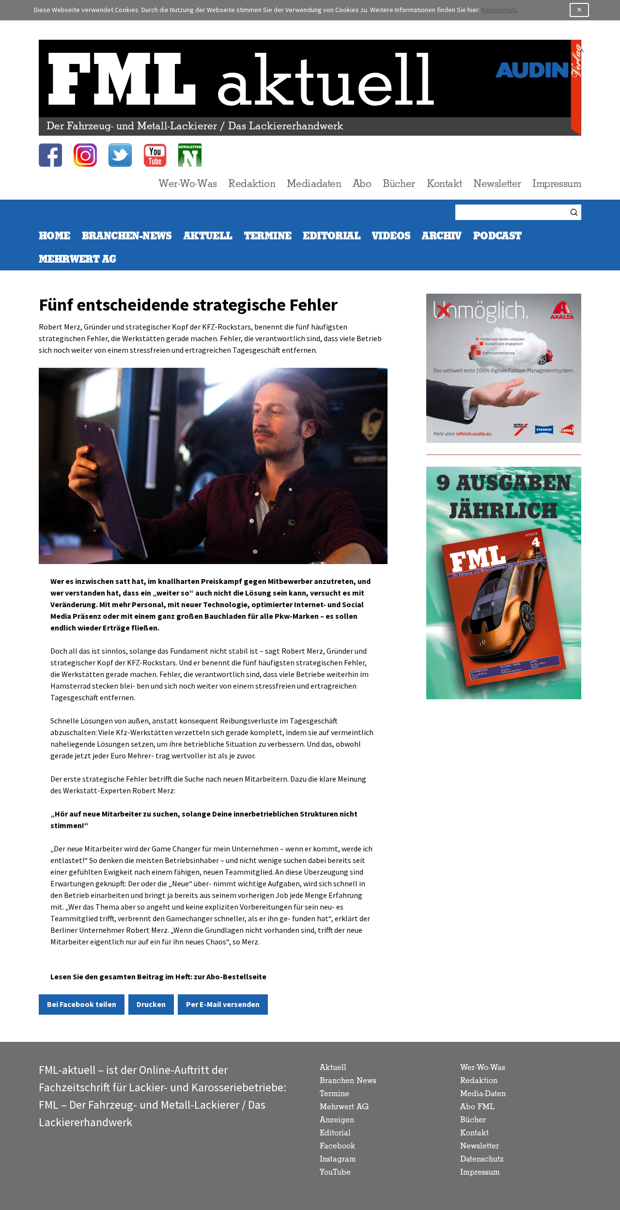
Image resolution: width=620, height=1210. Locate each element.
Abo (362, 184)
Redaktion (251, 184)
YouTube (335, 1172)
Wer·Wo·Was (187, 184)
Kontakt (444, 184)
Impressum (556, 184)
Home (54, 236)
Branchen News (348, 1081)
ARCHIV (441, 236)
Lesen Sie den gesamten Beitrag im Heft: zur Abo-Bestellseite (158, 977)
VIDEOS (391, 236)
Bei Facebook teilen (81, 1004)
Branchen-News (127, 236)
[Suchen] (575, 212)
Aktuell (208, 236)
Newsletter (497, 184)
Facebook (338, 1146)
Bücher (399, 184)
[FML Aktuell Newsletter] (190, 155)
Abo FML (477, 1107)
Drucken (151, 1004)
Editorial (331, 236)
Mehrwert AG (344, 1107)
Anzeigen (337, 1120)
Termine (268, 236)
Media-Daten (483, 1094)
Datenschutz (499, 10)
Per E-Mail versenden (223, 1004)
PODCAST (497, 236)
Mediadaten (314, 184)
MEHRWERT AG (77, 259)
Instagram (338, 1159)
